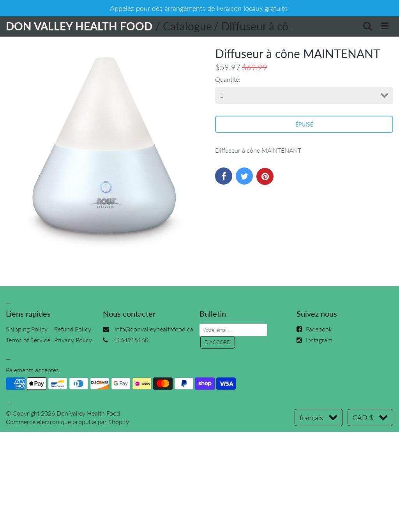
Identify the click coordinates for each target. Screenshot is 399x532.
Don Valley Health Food (88, 413)
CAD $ (363, 417)
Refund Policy (72, 329)
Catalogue (187, 26)
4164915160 (130, 340)
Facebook (319, 329)
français (311, 417)
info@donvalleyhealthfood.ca (154, 329)
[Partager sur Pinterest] (265, 176)
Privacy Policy (73, 340)
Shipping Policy (27, 329)
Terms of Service (28, 340)
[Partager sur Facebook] (223, 176)
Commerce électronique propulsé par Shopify (67, 421)
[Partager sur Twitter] (244, 176)
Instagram (319, 340)
